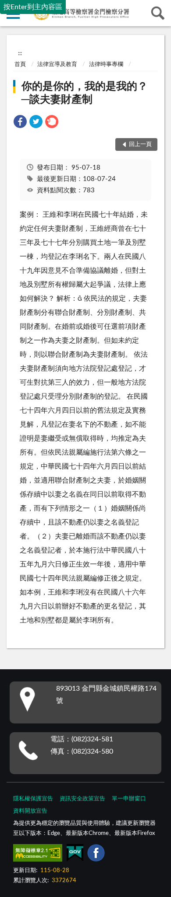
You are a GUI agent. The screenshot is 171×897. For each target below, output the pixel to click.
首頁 (20, 64)
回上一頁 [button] (140, 144)
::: (20, 53)
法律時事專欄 (106, 64)
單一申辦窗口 (129, 799)
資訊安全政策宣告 (82, 799)
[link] (20, 123)
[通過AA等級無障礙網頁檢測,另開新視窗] (37, 854)
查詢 (158, 13)
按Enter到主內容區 (33, 6)
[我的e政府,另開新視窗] (75, 854)
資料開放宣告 (30, 811)
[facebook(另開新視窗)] (96, 854)
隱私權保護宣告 (33, 799)
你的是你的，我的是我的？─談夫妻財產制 (84, 93)
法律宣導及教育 (57, 64)
